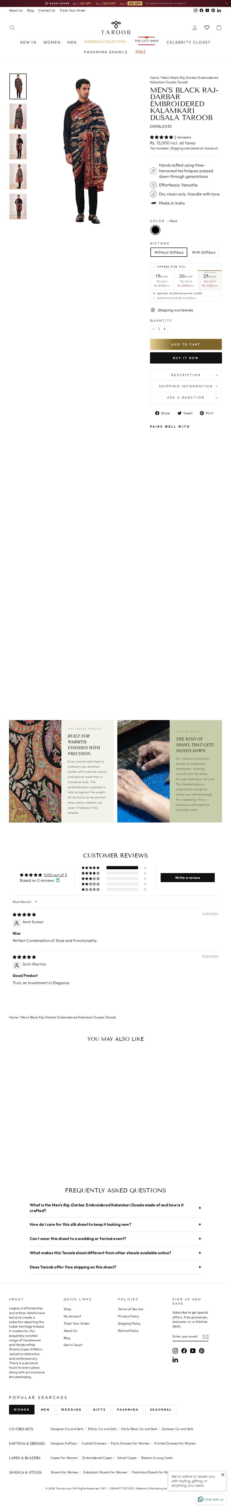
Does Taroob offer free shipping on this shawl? (115, 1267)
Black (155, 229)
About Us (16, 10)
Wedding (71, 1409)
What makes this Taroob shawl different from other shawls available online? (115, 1253)
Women (52, 42)
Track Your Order (73, 10)
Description (186, 375)
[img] (24, 914)
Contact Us (46, 10)
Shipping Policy (129, 1323)
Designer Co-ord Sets (67, 1429)
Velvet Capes (126, 1458)
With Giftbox (203, 252)
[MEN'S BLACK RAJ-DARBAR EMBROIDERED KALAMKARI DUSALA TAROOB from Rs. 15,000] (159, 556)
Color (164, 221)
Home (154, 78)
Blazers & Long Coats (157, 1458)
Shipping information (186, 386)
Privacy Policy (128, 1316)
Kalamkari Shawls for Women (105, 1472)
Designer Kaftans (64, 1443)
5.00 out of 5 (55, 874)
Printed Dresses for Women (175, 1443)
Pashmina (128, 1409)
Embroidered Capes (97, 1458)
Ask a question (186, 397)
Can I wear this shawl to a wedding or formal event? (115, 1238)
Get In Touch (73, 1345)
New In (28, 42)
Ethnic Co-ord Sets (102, 1429)
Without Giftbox (168, 252)
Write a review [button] (187, 877)
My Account (72, 1316)
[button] (162, 137)
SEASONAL (161, 1409)
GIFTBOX (160, 243)
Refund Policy (128, 1331)
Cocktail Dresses (93, 1443)
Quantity (161, 320)
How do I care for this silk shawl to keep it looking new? (115, 1224)
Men (72, 42)
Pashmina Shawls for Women (154, 1472)
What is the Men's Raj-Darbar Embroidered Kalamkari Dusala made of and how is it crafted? (115, 1207)
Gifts (99, 1409)
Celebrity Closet (189, 42)
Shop (67, 1309)
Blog (30, 10)
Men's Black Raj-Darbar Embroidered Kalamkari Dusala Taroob (68, 1017)
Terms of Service (130, 1309)
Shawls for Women (65, 1472)
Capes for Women (64, 1458)
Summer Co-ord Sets (178, 1429)
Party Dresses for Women (130, 1443)
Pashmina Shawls (106, 52)
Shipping (176, 148)
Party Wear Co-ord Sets (139, 1429)
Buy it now (186, 358)
